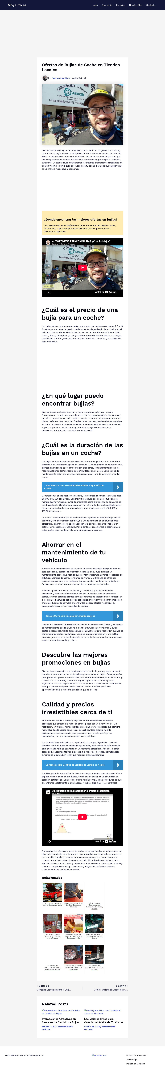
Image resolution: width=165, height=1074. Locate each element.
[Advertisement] (82, 30)
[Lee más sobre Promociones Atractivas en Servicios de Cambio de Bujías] (61, 1012)
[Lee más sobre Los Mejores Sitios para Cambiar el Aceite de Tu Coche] (103, 1012)
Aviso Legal (131, 1059)
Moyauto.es (17, 5)
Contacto (150, 5)
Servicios (120, 5)
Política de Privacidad (136, 1055)
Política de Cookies (135, 1063)
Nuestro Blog (135, 5)
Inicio (95, 5)
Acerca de (107, 5)
